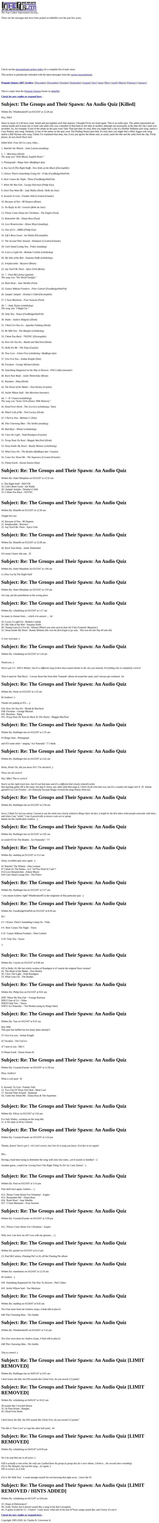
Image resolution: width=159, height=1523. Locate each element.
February (131, 82)
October (64, 82)
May (107, 82)
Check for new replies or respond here (21, 96)
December (40, 82)
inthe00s (55, 91)
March (122, 82)
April (114, 82)
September (75, 82)
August (86, 82)
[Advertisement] (79, 44)
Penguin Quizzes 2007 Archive (17, 82)
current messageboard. (82, 74)
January (142, 82)
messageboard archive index (29, 69)
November (53, 82)
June (100, 82)
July (94, 82)
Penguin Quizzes (32, 91)
